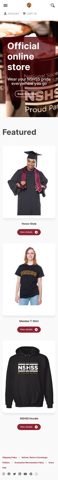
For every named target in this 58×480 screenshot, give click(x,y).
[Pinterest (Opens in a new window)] (30, 474)
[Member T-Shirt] (29, 274)
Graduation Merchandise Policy (29, 462)
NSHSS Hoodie (29, 418)
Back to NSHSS (27, 93)
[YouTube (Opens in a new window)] (25, 474)
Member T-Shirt (29, 321)
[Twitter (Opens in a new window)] (14, 474)
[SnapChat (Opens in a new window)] (36, 474)
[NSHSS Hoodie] (29, 375)
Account (13, 13)
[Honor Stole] (29, 180)
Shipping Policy (9, 457)
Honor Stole (29, 223)
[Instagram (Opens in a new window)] (3, 474)
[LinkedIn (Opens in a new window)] (20, 474)
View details (26, 232)
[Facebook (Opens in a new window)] (9, 474)
